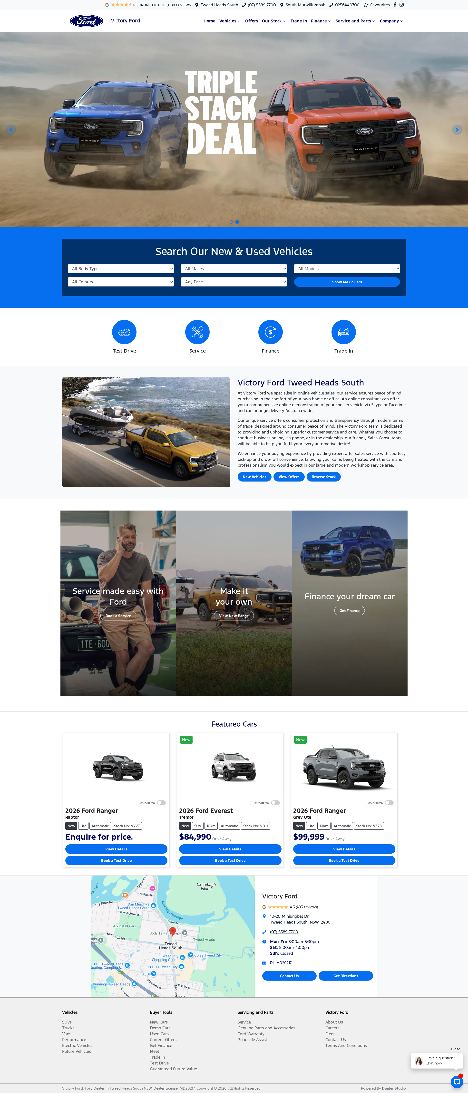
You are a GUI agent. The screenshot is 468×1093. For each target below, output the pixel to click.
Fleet (154, 1051)
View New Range (234, 615)
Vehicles (227, 21)
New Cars (159, 1022)
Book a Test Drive (116, 860)
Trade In (299, 21)
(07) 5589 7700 (262, 5)
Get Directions (345, 976)
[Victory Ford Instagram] (402, 4)
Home (209, 21)
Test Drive (159, 1063)
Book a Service (118, 615)
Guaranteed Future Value (173, 1069)
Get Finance (350, 610)
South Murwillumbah (305, 5)
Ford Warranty (251, 1033)
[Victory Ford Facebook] (396, 4)
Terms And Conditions (346, 1045)
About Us (334, 1022)
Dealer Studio (394, 1088)
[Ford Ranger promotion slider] (237, 222)
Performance (74, 1039)
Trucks (68, 1028)
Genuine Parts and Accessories (266, 1028)
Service (244, 1022)
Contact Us (289, 976)
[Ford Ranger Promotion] (234, 129)
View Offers (289, 476)
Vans (66, 1033)
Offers (251, 21)
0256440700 (347, 5)
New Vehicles (254, 476)
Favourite (146, 803)
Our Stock (272, 21)
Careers (332, 1028)
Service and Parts (353, 21)
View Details (116, 849)
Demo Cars (160, 1028)
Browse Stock (324, 476)
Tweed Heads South (219, 5)
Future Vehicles (76, 1051)
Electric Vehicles (77, 1045)
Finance (319, 21)
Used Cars (159, 1033)
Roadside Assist (252, 1039)
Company (389, 21)
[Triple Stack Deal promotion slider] (231, 222)
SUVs (67, 1022)
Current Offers (163, 1039)
